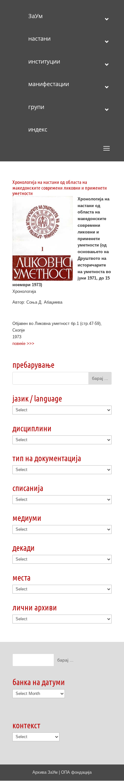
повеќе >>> (23, 343)
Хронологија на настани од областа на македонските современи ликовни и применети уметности (59, 187)
